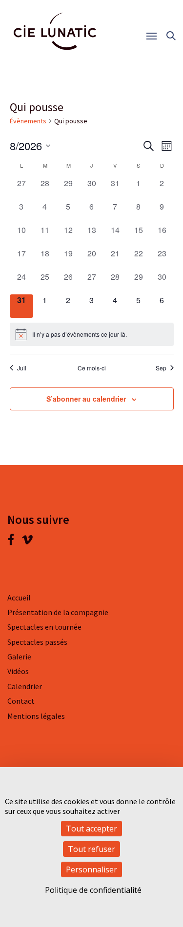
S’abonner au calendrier (86, 399)
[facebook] (14, 541)
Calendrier (24, 686)
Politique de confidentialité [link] (93, 890)
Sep (161, 368)
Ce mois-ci (92, 368)
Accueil (19, 597)
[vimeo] (27, 541)
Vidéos (18, 671)
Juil (21, 368)
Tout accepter (91, 828)
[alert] (92, 334)
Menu (154, 36)
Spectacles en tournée (44, 627)
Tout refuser (91, 849)
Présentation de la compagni (55, 612)
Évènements (28, 120)
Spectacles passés (37, 642)
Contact (21, 701)
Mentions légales (36, 716)
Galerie (19, 656)
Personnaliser (91, 869)
